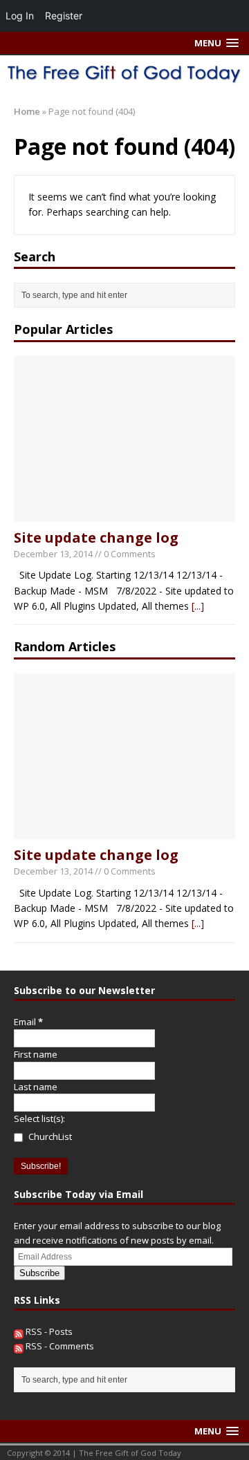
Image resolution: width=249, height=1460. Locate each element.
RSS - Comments (59, 1346)
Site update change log (96, 537)
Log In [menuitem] (20, 15)
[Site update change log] (124, 513)
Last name (35, 1086)
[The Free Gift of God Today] (124, 73)
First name (35, 1054)
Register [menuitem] (63, 15)
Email (28, 1022)
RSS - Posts (48, 1331)
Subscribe (39, 1273)
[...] (198, 605)
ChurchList (49, 1136)
